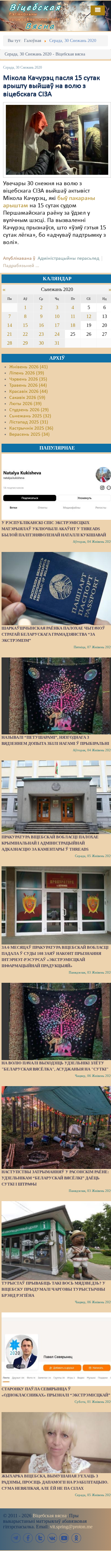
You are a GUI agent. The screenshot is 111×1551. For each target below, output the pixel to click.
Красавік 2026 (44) (28, 391)
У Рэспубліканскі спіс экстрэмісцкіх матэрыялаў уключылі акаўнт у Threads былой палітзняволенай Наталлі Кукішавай (54, 528)
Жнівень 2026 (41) (28, 367)
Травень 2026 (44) (28, 385)
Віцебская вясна (50, 1515)
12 (88, 316)
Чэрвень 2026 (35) (28, 379)
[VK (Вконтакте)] (52, 1538)
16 (41, 325)
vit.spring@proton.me (71, 1526)
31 (57, 343)
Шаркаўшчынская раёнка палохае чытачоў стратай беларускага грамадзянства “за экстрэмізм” (53, 634)
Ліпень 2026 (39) (26, 373)
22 (25, 334)
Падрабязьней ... (21, 265)
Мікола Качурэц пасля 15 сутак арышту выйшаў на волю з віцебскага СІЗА (51, 86)
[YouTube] (64, 1538)
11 (73, 316)
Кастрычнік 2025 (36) (31, 428)
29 (25, 343)
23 (41, 334)
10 (57, 316)
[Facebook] (28, 1538)
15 (25, 325)
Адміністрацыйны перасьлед (68, 258)
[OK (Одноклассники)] (76, 1538)
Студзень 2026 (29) (29, 410)
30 (41, 343)
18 (72, 325)
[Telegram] (16, 1538)
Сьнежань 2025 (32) (30, 416)
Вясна (40, 26)
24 (57, 334)
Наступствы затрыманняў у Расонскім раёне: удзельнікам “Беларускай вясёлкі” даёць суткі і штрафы (55, 1178)
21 (9, 334)
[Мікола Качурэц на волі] (57, 139)
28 (9, 343)
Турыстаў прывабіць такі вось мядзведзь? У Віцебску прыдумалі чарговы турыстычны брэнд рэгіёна (53, 1289)
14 (9, 325)
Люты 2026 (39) (25, 403)
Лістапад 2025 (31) (28, 422)
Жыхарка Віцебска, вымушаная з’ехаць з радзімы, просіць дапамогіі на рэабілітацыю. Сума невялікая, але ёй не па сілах (55, 1482)
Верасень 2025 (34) (29, 434)
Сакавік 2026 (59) (27, 397)
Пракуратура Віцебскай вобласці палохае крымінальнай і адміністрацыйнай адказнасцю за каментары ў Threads (50, 843)
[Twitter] (40, 1538)
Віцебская (35, 7)
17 (57, 325)
